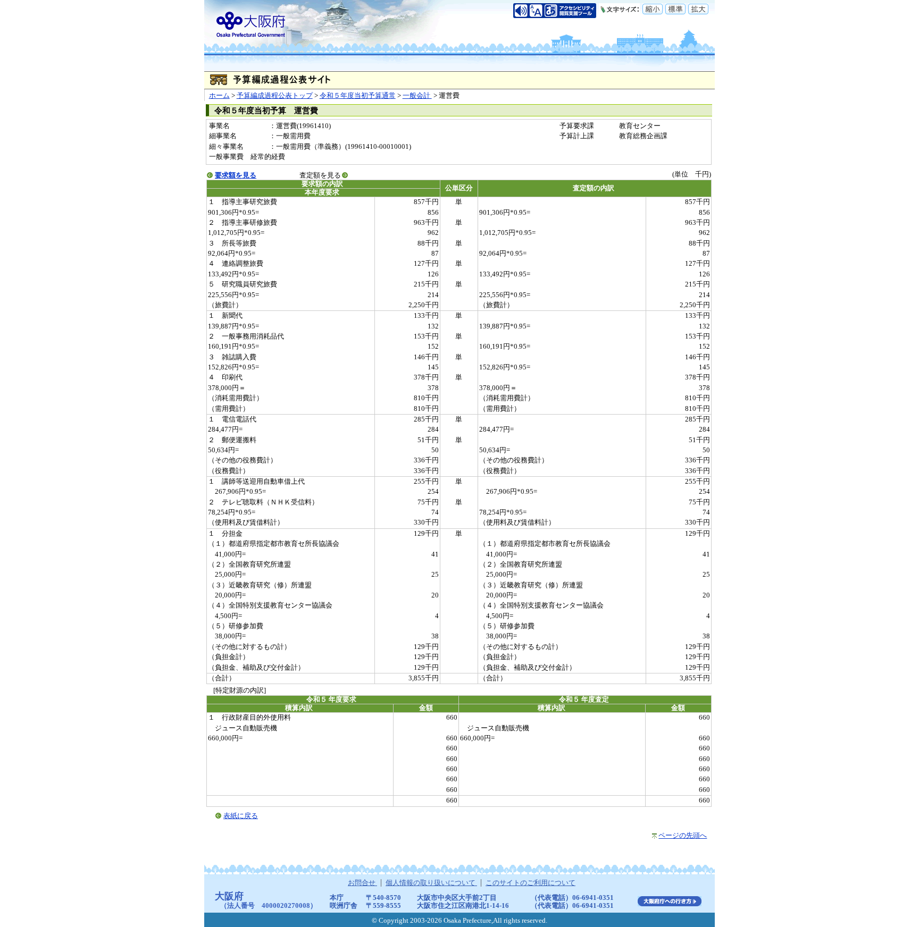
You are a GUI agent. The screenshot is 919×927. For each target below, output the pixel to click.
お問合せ (362, 883)
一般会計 (417, 95)
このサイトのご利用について (530, 883)
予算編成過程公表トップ (275, 95)
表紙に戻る (240, 816)
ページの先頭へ (682, 835)
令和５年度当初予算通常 (358, 95)
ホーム (219, 95)
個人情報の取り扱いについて (431, 883)
